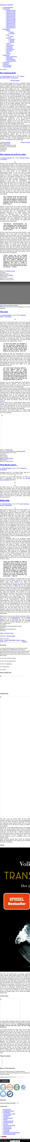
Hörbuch (8, 53)
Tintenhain (6, 1116)
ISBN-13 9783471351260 (6, 633)
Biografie (12, 40)
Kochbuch (12, 39)
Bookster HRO (7, 1109)
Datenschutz (6, 62)
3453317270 (7, 143)
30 (7, 640)
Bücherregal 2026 (10, 10)
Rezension (2, 77)
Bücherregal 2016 (10, 24)
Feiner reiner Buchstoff (9, 1125)
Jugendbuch (9, 48)
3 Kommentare (8, 505)
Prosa (7, 52)
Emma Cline (9, 449)
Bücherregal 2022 (10, 16)
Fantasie (8, 43)
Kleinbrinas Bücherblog (9, 1134)
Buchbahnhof (6, 1112)
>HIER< (2, 404)
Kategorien (3, 1103)
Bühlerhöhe (5, 500)
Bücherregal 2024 (10, 13)
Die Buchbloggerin (8, 1122)
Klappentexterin (7, 1126)
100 (19, 640)
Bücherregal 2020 (10, 19)
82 (9, 640)
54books (5, 1119)
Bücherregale (6, 9)
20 (6, 640)
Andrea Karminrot (6, 76)
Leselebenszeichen (8, 1118)
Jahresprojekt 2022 (11, 61)
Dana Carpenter (6, 142)
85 (13, 640)
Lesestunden (6, 1131)
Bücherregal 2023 (10, 14)
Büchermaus (6, 55)
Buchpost (5, 1124)
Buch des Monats (10, 59)
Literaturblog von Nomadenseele (11, 1132)
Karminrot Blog (7, 66)
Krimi (7, 35)
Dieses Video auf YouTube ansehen (9, 305)
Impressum (6, 63)
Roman (8, 30)
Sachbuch (8, 37)
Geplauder (23, 468)
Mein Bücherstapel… (9, 465)
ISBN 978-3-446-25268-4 (6, 458)
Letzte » (23, 640)
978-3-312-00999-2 (8, 275)
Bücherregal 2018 (10, 22)
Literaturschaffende (8, 7)
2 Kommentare (14, 77)
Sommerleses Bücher (8, 1111)
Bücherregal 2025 (10, 11)
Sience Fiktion (10, 45)
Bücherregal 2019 (10, 20)
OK (11, 1141)
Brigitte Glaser (17, 584)
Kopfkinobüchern (15, 617)
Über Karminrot (7, 65)
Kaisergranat (6, 1129)
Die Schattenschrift (8, 73)
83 (11, 640)
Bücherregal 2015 (10, 26)
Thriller (11, 36)
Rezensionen (6, 29)
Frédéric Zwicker (10, 271)
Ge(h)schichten (7, 1115)
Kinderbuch (9, 46)
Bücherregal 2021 (10, 17)
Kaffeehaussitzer (7, 1128)
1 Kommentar (3, 159)
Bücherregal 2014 (10, 27)
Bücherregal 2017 (10, 23)
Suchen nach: (3, 641)
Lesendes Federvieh (8, 1121)
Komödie (12, 33)
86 (14, 640)
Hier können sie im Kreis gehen (13, 154)
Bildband (12, 42)
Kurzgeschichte (10, 49)
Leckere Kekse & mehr (9, 1113)
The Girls (4, 312)
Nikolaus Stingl (21, 451)
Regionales (9, 50)
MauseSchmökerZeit (11, 56)
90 (17, 640)
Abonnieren (5, 1081)
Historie (12, 32)
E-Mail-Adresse (4, 1077)
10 (4, 640)
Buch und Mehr (11, 636)
